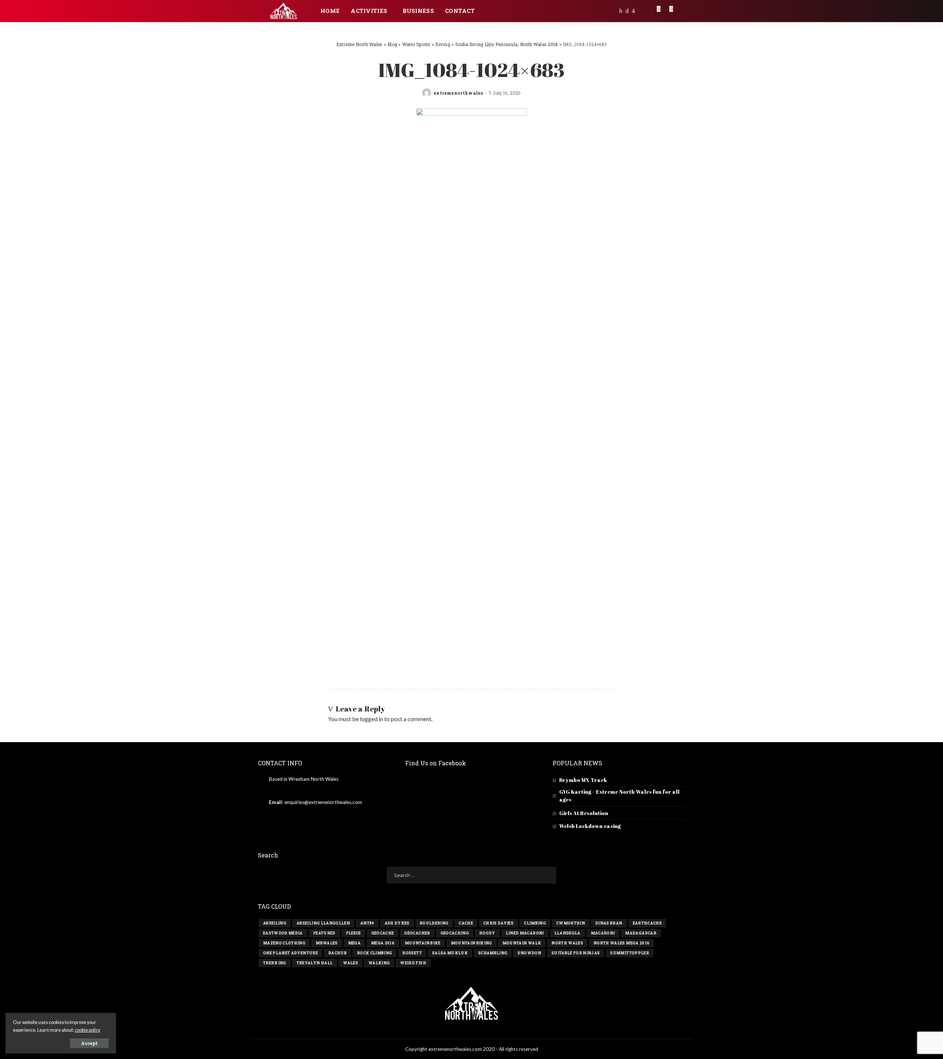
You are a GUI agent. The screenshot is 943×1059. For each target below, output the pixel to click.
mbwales (326, 943)
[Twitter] (627, 11)
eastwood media (283, 933)
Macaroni (603, 933)
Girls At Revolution (583, 813)
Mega (354, 943)
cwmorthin (570, 923)
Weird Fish (413, 963)
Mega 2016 (383, 943)
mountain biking (471, 943)
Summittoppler (629, 953)
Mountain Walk (521, 943)
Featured (324, 933)
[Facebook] (621, 11)
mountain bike (422, 943)
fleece (353, 933)
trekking (274, 963)
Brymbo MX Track (583, 779)
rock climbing (374, 953)
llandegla (567, 933)
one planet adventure (290, 953)
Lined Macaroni (525, 933)
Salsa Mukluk (450, 953)
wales (350, 963)
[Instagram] (633, 11)
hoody (487, 933)
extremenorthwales (458, 93)
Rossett (411, 953)
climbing (535, 923)
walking (379, 963)
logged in (371, 718)
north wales (567, 943)
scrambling (492, 953)
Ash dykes (397, 923)
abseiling (274, 923)
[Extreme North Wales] (283, 11)
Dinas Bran (608, 923)
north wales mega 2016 (621, 943)
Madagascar (640, 933)
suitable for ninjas (575, 953)
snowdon (529, 953)
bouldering (434, 923)
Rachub (337, 953)
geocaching (455, 933)
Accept (89, 1043)
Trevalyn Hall (315, 963)
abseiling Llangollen (323, 923)
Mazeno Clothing (284, 943)
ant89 (367, 923)
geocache (382, 933)
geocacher (417, 933)
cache (466, 923)
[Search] (680, 11)
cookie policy (87, 1030)
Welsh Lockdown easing (590, 825)
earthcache (647, 923)
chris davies (498, 923)
